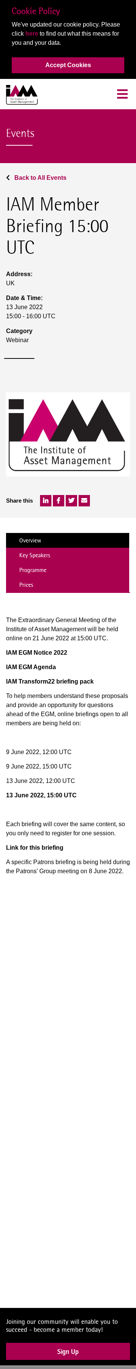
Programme (32, 570)
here (31, 33)
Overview (30, 540)
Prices (26, 584)
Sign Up (68, 1358)
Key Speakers (34, 555)
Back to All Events (39, 177)
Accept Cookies (68, 65)
